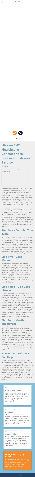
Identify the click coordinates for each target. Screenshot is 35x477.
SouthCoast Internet (26, 475)
